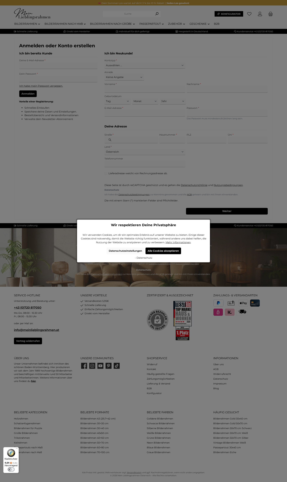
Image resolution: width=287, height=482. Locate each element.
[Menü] (17, 449)
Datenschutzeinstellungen (125, 250)
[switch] (11, 469)
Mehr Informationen (178, 242)
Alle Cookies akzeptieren (163, 250)
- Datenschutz (143, 257)
